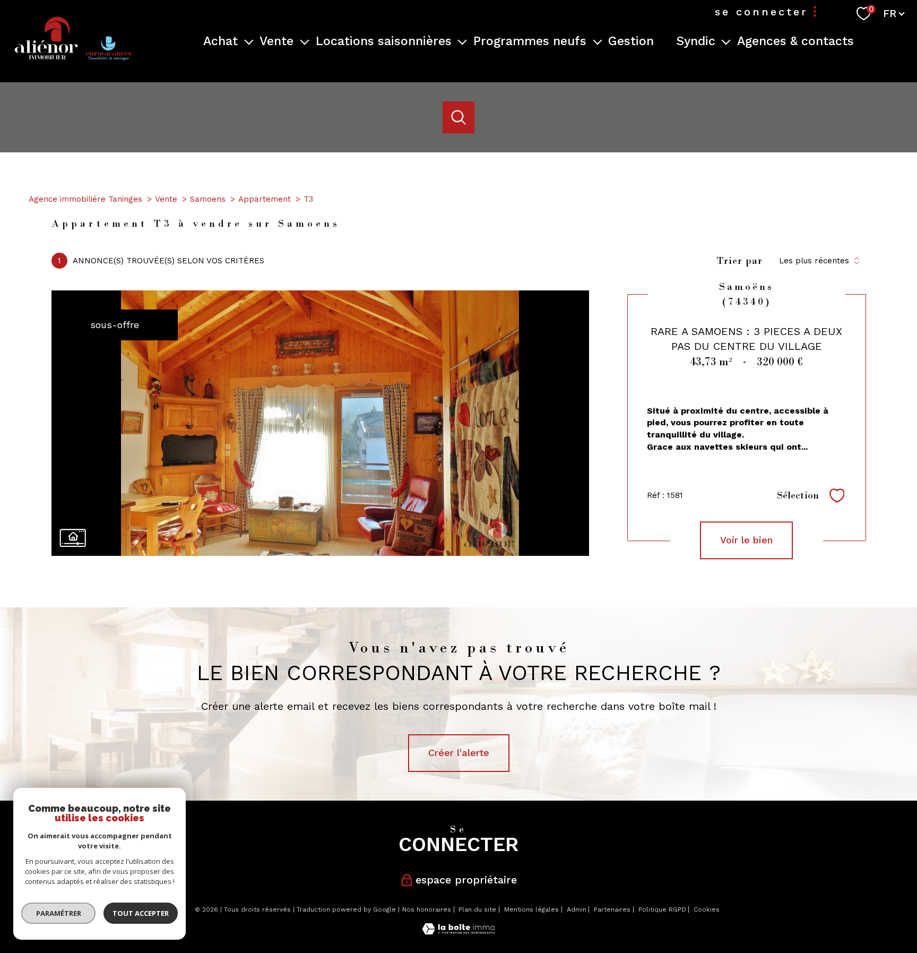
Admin (576, 909)
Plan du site (477, 909)
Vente (166, 199)
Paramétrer (58, 913)
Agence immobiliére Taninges (85, 199)
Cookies (707, 909)
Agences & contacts (795, 41)
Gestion (631, 41)
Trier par (740, 260)
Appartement (264, 199)
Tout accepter (141, 913)
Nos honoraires (426, 909)
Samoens (208, 199)
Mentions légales (531, 909)
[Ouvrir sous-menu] (249, 41)
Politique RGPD (662, 909)
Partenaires (612, 909)
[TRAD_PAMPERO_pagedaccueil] (72, 64)
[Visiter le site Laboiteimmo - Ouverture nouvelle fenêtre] (458, 931)
